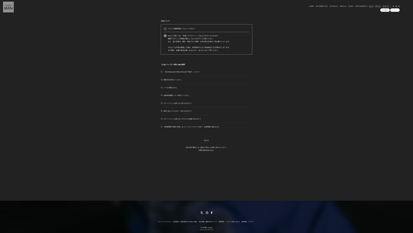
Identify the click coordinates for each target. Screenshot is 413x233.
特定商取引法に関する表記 (188, 221)
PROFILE (343, 6)
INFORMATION (321, 6)
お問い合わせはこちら (206, 150)
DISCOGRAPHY (361, 6)
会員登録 (385, 10)
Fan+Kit (210, 227)
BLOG (371, 6)
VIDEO (351, 6)
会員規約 (176, 221)
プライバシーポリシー (165, 221)
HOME (311, 6)
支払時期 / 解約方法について (208, 221)
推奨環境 (221, 221)
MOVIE (378, 6)
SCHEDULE (333, 6)
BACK (206, 141)
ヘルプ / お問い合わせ (233, 221)
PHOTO (385, 6)
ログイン (395, 10)
